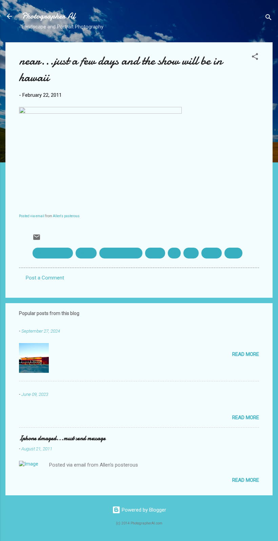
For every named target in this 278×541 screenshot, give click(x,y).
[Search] (268, 18)
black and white (53, 253)
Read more (245, 354)
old (174, 253)
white (233, 253)
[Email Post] (37, 239)
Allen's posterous (66, 216)
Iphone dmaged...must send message (62, 438)
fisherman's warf (120, 253)
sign (191, 253)
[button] (255, 57)
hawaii (155, 253)
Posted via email (31, 216)
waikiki (211, 253)
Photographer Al (48, 16)
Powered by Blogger (143, 510)
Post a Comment (45, 278)
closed (86, 253)
